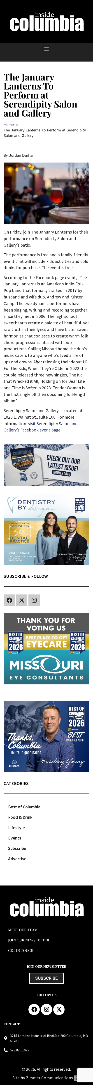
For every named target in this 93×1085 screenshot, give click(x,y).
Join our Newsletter (28, 940)
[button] (46, 49)
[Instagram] (34, 600)
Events (14, 838)
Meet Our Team (22, 929)
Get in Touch (20, 950)
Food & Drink (20, 817)
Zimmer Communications (50, 1077)
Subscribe (17, 848)
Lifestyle (16, 827)
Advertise (17, 858)
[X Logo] (21, 600)
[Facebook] (9, 600)
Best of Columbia (24, 807)
